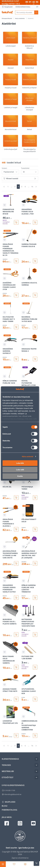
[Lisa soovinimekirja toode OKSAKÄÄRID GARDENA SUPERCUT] (4, 344)
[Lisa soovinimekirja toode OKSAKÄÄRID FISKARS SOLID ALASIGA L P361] (23, 205)
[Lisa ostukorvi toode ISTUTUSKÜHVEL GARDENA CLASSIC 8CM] (35, 699)
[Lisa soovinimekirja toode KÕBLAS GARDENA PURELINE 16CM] (4, 376)
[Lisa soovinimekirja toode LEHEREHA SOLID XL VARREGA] (23, 278)
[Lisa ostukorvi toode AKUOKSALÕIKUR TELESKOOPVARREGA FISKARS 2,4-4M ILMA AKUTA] (16, 563)
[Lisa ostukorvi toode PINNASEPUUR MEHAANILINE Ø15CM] (16, 222)
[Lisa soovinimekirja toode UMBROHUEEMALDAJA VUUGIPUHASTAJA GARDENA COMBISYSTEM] (23, 716)
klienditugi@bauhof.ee (12, 794)
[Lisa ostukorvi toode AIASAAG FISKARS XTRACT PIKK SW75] (16, 699)
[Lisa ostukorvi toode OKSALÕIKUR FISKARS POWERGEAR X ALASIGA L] (16, 529)
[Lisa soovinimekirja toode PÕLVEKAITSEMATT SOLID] (23, 514)
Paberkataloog (9, 810)
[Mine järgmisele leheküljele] (36, 186)
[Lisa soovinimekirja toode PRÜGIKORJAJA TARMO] (23, 482)
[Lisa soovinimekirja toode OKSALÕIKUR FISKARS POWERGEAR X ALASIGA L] (4, 514)
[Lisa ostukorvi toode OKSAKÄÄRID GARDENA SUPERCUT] (16, 359)
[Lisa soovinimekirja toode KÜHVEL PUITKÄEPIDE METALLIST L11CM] (23, 376)
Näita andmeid (27, 456)
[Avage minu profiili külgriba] (25, 864)
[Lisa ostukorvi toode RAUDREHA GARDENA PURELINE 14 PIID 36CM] (35, 327)
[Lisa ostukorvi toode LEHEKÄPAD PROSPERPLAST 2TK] (16, 735)
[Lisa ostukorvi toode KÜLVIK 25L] (16, 497)
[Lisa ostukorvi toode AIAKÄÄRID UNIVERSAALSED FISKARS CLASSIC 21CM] (16, 295)
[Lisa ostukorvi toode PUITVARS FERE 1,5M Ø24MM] (35, 667)
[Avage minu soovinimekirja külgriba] (14, 864)
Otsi (36, 12)
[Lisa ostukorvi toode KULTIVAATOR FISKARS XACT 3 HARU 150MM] (16, 327)
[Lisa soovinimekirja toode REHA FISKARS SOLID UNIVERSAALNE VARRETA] (4, 652)
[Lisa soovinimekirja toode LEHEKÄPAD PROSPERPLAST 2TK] (4, 716)
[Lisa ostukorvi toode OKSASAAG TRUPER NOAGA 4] (35, 359)
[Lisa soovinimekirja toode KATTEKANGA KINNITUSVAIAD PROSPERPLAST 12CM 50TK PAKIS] (23, 615)
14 (32, 186)
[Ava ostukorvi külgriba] (36, 863)
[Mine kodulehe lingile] (7, 12)
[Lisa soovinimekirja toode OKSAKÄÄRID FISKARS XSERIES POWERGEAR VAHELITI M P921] (4, 580)
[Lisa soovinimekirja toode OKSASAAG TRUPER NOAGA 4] (23, 344)
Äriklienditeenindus (23, 7)
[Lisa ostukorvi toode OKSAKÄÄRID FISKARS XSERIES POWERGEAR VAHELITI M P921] (16, 597)
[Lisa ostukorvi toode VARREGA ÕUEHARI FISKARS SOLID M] (35, 261)
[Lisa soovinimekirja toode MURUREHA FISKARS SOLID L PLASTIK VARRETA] (4, 615)
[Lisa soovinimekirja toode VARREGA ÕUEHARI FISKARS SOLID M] (23, 239)
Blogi (4, 806)
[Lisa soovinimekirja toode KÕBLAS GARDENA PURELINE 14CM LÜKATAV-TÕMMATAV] (23, 580)
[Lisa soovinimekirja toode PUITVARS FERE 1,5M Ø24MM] (23, 652)
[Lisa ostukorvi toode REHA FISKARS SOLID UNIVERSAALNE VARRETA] (16, 667)
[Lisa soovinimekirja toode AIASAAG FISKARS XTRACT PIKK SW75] (4, 684)
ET (37, 7)
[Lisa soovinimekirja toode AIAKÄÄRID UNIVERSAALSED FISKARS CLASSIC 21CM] (4, 278)
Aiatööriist (30, 18)
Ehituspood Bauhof (7, 18)
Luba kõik (20, 463)
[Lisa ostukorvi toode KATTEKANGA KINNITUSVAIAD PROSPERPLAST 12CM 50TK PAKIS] (35, 634)
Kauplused (8, 7)
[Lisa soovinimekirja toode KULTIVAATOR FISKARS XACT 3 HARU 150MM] (4, 312)
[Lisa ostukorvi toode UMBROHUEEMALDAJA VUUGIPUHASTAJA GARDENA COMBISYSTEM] (35, 735)
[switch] (34, 434)
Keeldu (20, 476)
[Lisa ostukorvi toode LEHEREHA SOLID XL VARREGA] (35, 295)
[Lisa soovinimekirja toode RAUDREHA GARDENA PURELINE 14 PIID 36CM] (23, 312)
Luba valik (20, 470)
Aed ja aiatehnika (20, 18)
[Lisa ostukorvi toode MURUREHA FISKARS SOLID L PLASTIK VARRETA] (16, 634)
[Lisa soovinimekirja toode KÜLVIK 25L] (4, 482)
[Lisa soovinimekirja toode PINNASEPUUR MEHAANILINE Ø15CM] (4, 205)
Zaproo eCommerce (20, 858)
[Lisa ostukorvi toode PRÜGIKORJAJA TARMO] (35, 497)
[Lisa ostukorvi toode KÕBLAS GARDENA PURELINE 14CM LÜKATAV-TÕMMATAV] (35, 597)
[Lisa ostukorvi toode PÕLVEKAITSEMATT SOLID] (35, 529)
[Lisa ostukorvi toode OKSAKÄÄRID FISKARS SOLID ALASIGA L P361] (35, 222)
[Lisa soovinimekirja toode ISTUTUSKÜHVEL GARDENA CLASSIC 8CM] (23, 684)
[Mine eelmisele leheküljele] (4, 186)
